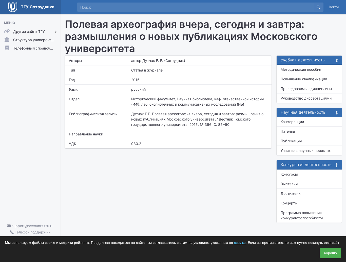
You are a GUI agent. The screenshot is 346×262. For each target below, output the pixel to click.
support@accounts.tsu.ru (32, 226)
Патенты (288, 131)
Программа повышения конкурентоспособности (302, 215)
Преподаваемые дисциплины (306, 88)
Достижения (291, 193)
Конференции (292, 122)
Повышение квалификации (304, 79)
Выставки (289, 184)
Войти (334, 7)
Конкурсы (289, 174)
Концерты (289, 203)
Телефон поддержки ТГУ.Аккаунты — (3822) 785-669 (30, 235)
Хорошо (330, 253)
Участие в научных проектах (306, 150)
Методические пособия (301, 69)
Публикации (291, 141)
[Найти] (318, 7)
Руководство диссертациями (306, 98)
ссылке (240, 243)
